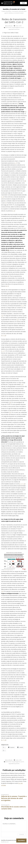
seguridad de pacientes (14, 29)
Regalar (23, 3)
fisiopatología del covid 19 (18, 27)
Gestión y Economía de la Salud (14, 9)
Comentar (21, 834)
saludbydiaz (10, 25)
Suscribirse (21, 840)
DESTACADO (8, 27)
